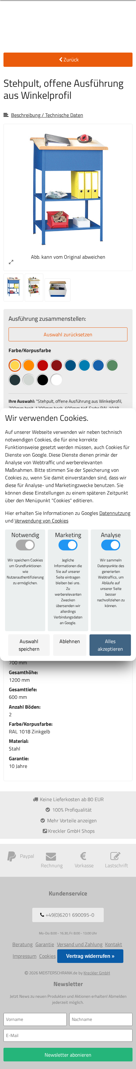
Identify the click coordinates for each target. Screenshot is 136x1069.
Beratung (22, 944)
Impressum (24, 956)
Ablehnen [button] (69, 641)
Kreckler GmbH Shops (71, 831)
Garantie (44, 944)
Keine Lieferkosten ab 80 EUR (71, 799)
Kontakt (113, 944)
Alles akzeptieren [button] (110, 645)
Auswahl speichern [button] (29, 645)
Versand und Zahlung (79, 944)
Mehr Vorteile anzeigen (71, 820)
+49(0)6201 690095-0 (69, 915)
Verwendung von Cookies (41, 520)
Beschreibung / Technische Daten (47, 115)
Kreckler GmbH (96, 973)
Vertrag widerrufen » (90, 956)
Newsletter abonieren (68, 1055)
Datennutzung (114, 513)
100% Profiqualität (71, 809)
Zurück (71, 59)
